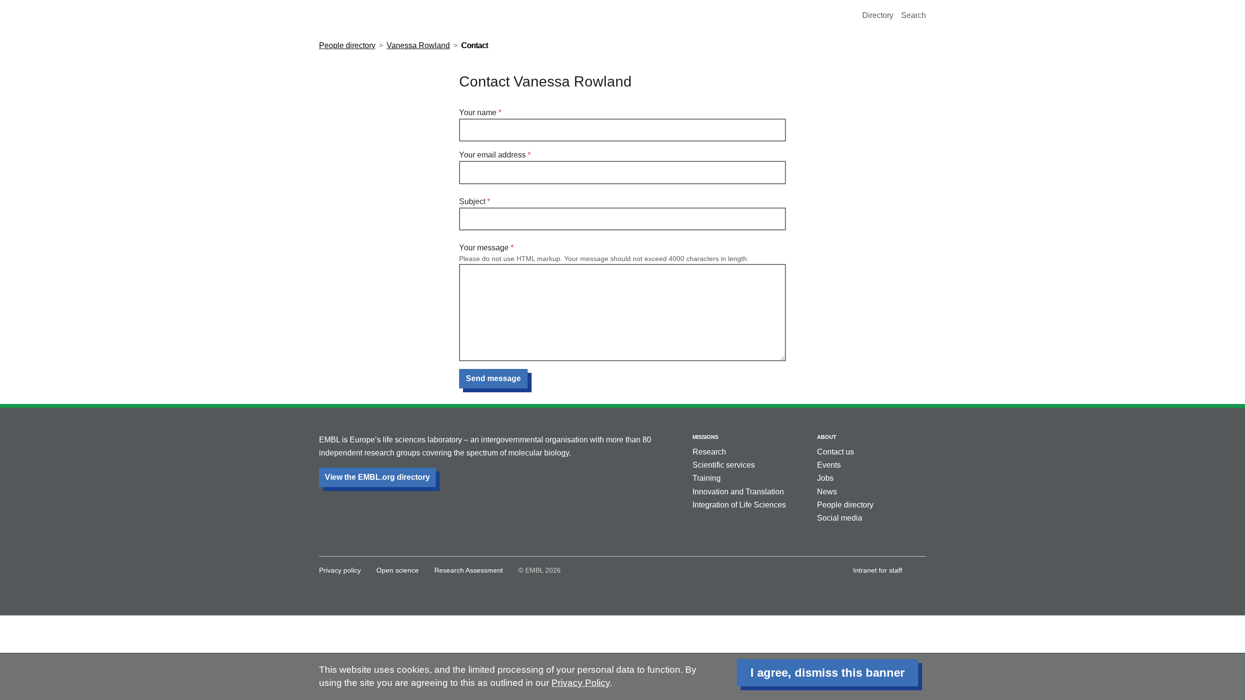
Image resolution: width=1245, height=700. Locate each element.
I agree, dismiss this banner (827, 672)
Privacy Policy (580, 683)
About (826, 437)
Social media (839, 518)
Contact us (835, 452)
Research (709, 452)
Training (707, 478)
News (827, 492)
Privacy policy (340, 570)
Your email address (492, 155)
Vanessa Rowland (418, 45)
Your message (484, 248)
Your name (478, 112)
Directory (877, 15)
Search (913, 15)
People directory (347, 45)
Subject (472, 201)
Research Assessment (468, 570)
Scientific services (724, 465)
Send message (493, 378)
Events (829, 465)
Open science (397, 570)
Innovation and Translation (738, 492)
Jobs (825, 478)
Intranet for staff (877, 570)
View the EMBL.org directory (377, 477)
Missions (705, 437)
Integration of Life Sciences (739, 505)
